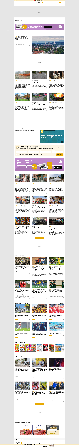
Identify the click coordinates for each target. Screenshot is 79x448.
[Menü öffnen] (15, 3)
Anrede (17, 150)
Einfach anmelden (59, 154)
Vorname (29, 150)
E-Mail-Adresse (54, 150)
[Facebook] (51, 443)
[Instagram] (46, 443)
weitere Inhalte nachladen (39, 238)
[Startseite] (16, 439)
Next (60, 430)
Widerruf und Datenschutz (39, 154)
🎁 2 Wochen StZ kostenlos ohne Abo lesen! (39, 0)
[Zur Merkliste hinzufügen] (29, 46)
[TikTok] (49, 443)
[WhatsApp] (48, 443)
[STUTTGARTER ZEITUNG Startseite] (39, 2)
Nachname (41, 150)
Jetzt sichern (45, 446)
